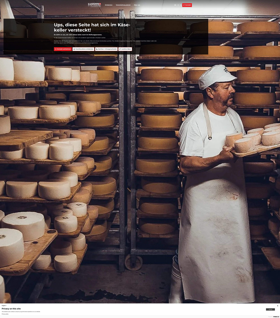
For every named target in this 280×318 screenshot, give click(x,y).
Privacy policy (5, 314)
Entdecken (108, 5)
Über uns (137, 5)
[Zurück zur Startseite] (94, 5)
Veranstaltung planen (123, 5)
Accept (270, 309)
